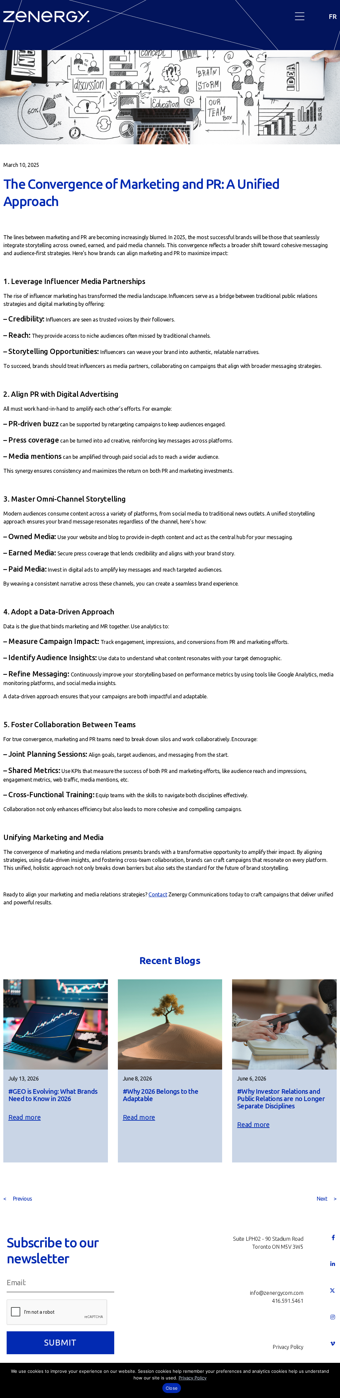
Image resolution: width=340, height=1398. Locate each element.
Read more (24, 1117)
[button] (300, 17)
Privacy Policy (193, 1377)
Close (172, 1388)
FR (333, 16)
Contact (157, 894)
